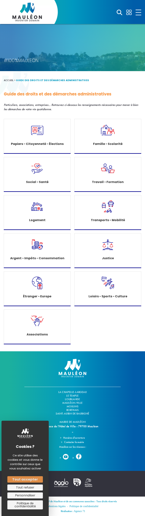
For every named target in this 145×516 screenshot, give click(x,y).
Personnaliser (25, 495)
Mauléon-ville (72, 402)
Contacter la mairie (74, 442)
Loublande (72, 399)
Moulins (73, 406)
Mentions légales (57, 506)
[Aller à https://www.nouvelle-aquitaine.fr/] (88, 484)
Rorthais (72, 410)
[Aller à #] (119, 12)
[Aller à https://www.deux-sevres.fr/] (77, 484)
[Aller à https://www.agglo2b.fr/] (61, 484)
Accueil (9, 80)
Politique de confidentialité (83, 506)
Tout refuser (25, 487)
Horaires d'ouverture (74, 437)
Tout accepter (25, 479)
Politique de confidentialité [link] (25, 504)
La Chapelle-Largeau (72, 392)
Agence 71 (79, 511)
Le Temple (72, 395)
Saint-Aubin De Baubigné (72, 413)
